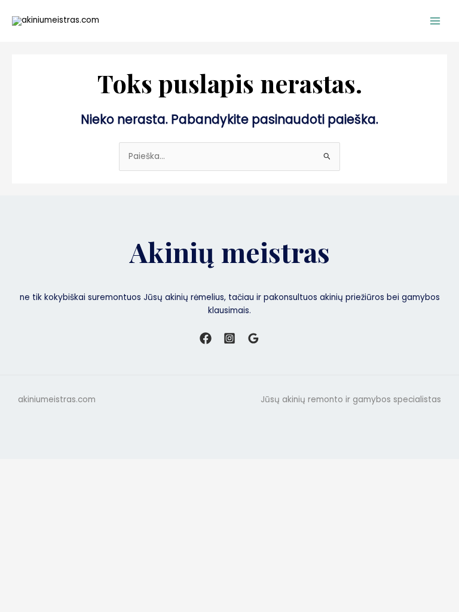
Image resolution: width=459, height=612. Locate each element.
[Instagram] (229, 338)
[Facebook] (206, 338)
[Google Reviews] (253, 338)
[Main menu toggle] (435, 20)
